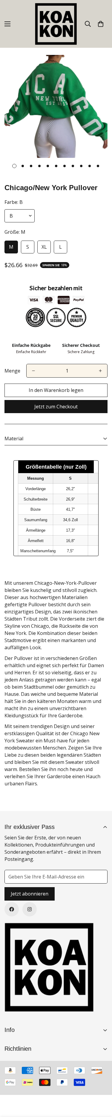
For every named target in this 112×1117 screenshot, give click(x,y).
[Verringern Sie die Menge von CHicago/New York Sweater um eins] (33, 370)
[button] (101, 24)
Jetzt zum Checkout (56, 406)
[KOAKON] (56, 24)
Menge (12, 370)
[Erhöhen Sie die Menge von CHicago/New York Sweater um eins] (100, 370)
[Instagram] (29, 909)
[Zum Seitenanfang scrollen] (101, 1085)
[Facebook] (11, 909)
